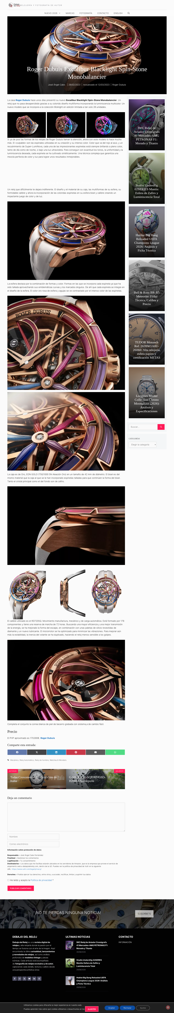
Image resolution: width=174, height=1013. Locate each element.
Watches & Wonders (58, 760)
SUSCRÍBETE (144, 913)
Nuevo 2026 (50, 13)
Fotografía (85, 13)
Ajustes (143, 1008)
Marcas (70, 13)
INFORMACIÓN (125, 942)
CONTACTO (103, 13)
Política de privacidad (41, 880)
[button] (128, 13)
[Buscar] (161, 427)
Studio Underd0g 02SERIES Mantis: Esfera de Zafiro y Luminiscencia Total (89, 963)
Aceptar (111, 1008)
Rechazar (127, 1008)
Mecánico (14, 760)
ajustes (92, 1009)
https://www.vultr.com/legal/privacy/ (26, 869)
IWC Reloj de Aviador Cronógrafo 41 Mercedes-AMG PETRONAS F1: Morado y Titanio (147, 135)
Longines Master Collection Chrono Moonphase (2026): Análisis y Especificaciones (146, 403)
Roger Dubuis (119, 84)
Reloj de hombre (42, 760)
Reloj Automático (27, 760)
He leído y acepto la (32, 880)
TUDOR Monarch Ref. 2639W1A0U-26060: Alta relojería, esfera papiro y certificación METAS (146, 350)
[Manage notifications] (168, 1007)
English (118, 13)
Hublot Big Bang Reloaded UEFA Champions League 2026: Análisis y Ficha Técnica (146, 242)
